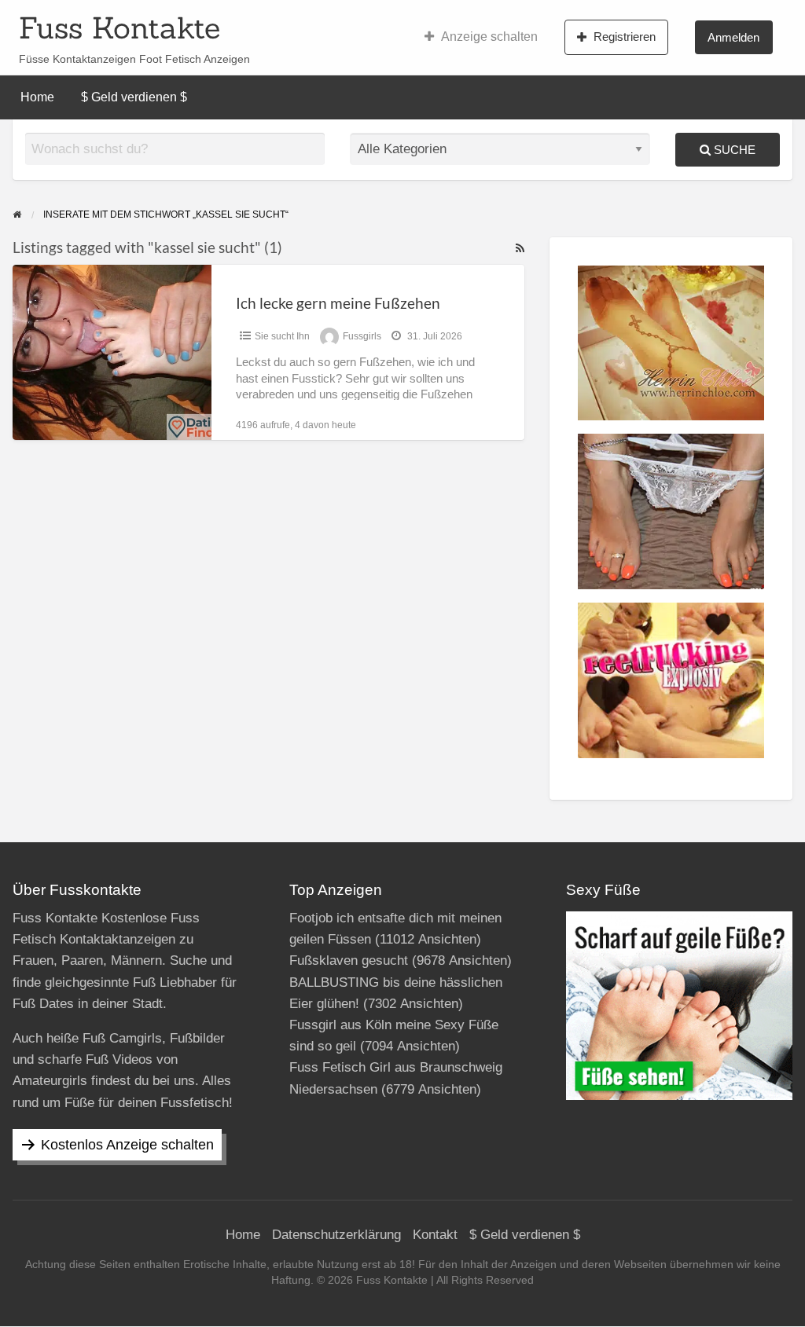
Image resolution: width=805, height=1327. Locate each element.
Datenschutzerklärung (336, 1234)
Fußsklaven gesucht (348, 960)
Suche (733, 149)
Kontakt (435, 1234)
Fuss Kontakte (119, 27)
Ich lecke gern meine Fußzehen (338, 303)
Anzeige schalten (489, 36)
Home (37, 97)
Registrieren (625, 36)
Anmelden (733, 37)
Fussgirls (362, 336)
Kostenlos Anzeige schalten (127, 1145)
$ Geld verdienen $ (134, 97)
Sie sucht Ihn (282, 336)
